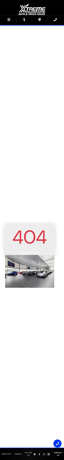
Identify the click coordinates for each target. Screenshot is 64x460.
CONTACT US (58, 453)
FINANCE (17, 454)
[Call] (57, 443)
